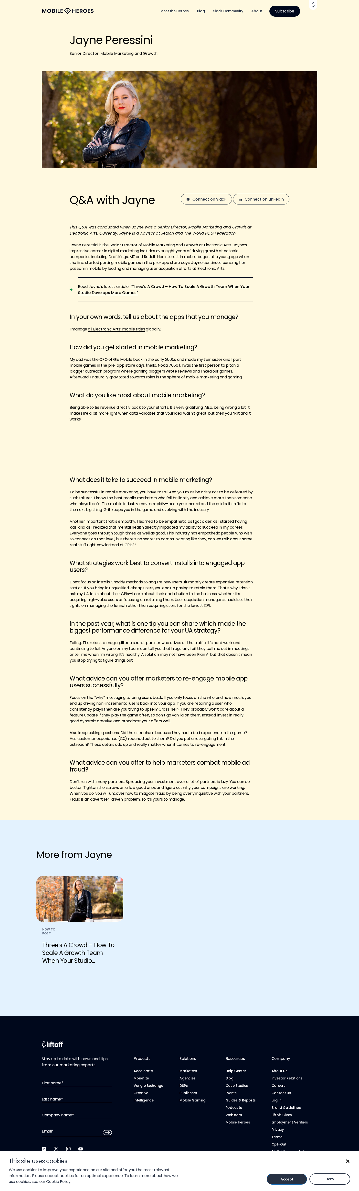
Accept (287, 1179)
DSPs (184, 1085)
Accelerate (143, 1070)
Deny (330, 1179)
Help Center (236, 1070)
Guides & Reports (241, 1100)
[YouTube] (80, 1149)
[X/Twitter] (56, 1149)
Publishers (188, 1092)
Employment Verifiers (290, 1122)
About (256, 11)
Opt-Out (279, 1144)
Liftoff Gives (282, 1114)
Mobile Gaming (192, 1100)
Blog (201, 11)
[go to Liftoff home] (68, 11)
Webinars (234, 1114)
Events (231, 1092)
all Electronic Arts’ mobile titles (116, 329)
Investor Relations (287, 1078)
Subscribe (284, 11)
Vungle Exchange (148, 1085)
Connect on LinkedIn (264, 199)
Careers (278, 1085)
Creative (141, 1092)
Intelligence (144, 1100)
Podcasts (234, 1107)
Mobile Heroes (238, 1122)
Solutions (188, 1058)
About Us (279, 1070)
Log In (277, 1100)
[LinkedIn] (44, 1149)
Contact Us (281, 1092)
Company (281, 1058)
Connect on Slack (209, 199)
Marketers (188, 1070)
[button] (347, 1161)
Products (142, 1058)
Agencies (187, 1078)
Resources (235, 1058)
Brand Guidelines (286, 1107)
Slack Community (228, 11)
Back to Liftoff (313, 5)
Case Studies (237, 1085)
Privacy (278, 1129)
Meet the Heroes (174, 11)
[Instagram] (68, 1149)
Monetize (141, 1078)
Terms (277, 1136)
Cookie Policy (58, 1181)
